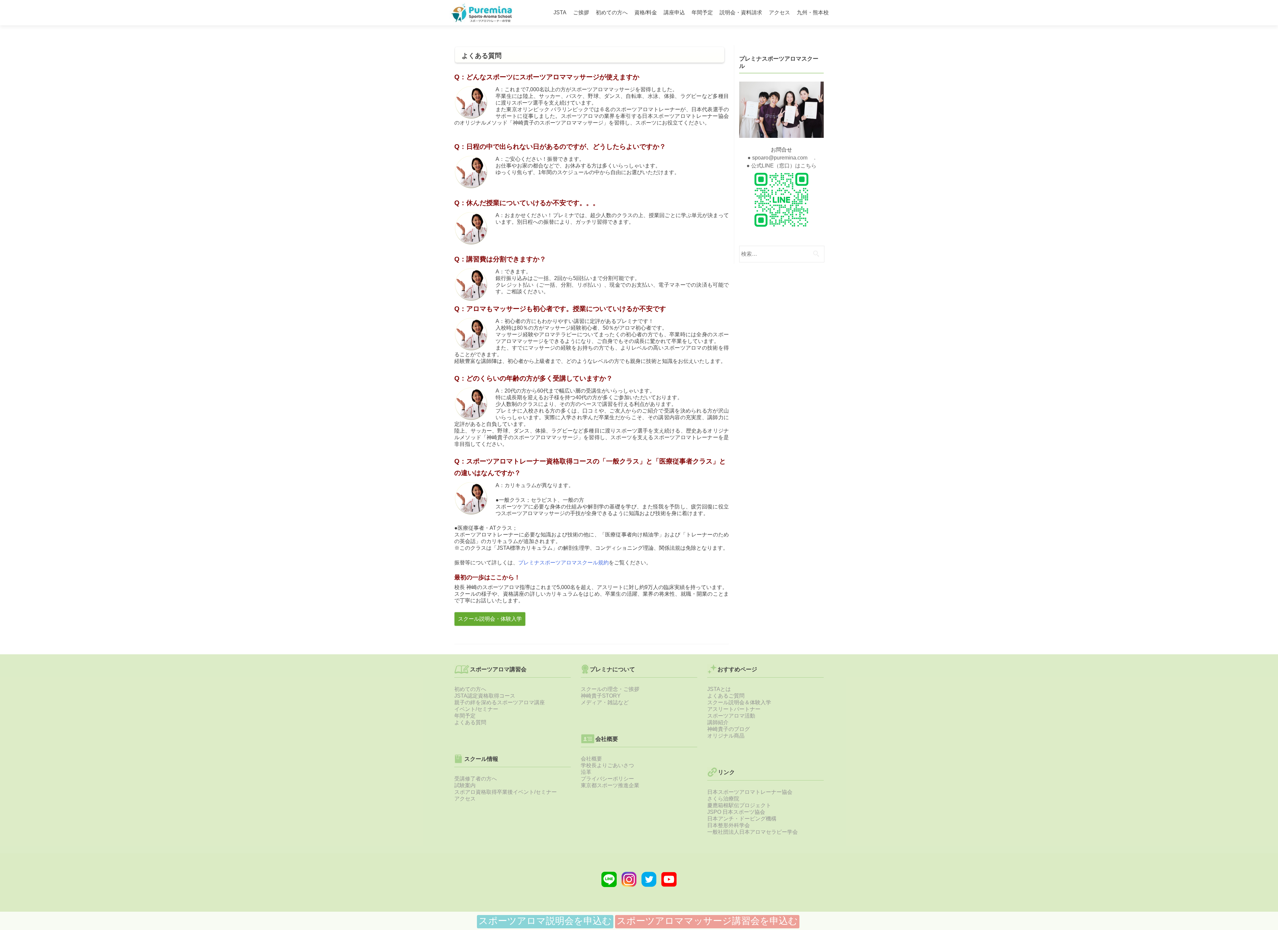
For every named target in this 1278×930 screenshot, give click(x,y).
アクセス (779, 12)
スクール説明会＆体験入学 (739, 702)
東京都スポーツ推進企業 (610, 785)
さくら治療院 (723, 798)
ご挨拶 (581, 12)
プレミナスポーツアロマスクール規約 (563, 562)
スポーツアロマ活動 (731, 716)
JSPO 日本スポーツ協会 (736, 812)
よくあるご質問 (726, 696)
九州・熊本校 (813, 12)
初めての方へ (612, 12)
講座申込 (674, 12)
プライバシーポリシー (607, 778)
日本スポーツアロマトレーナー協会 (749, 792)
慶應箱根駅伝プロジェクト (739, 805)
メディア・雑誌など (605, 702)
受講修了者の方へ (475, 778)
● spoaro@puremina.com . (781, 157)
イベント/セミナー (476, 709)
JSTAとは (719, 689)
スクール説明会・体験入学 (490, 619)
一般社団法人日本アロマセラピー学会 (752, 832)
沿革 (586, 772)
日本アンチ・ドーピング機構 (741, 818)
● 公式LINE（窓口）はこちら (781, 165)
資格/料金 (645, 12)
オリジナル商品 (726, 736)
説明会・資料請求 (741, 12)
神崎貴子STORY (601, 696)
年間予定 (702, 12)
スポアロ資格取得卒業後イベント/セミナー (505, 792)
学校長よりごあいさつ (607, 765)
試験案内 (465, 785)
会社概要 (591, 759)
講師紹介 (718, 722)
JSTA (559, 12)
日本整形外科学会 (728, 825)
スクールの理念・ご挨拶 (610, 689)
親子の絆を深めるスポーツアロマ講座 (499, 702)
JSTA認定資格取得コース (484, 696)
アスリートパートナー (733, 709)
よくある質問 (470, 722)
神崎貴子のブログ (728, 729)
